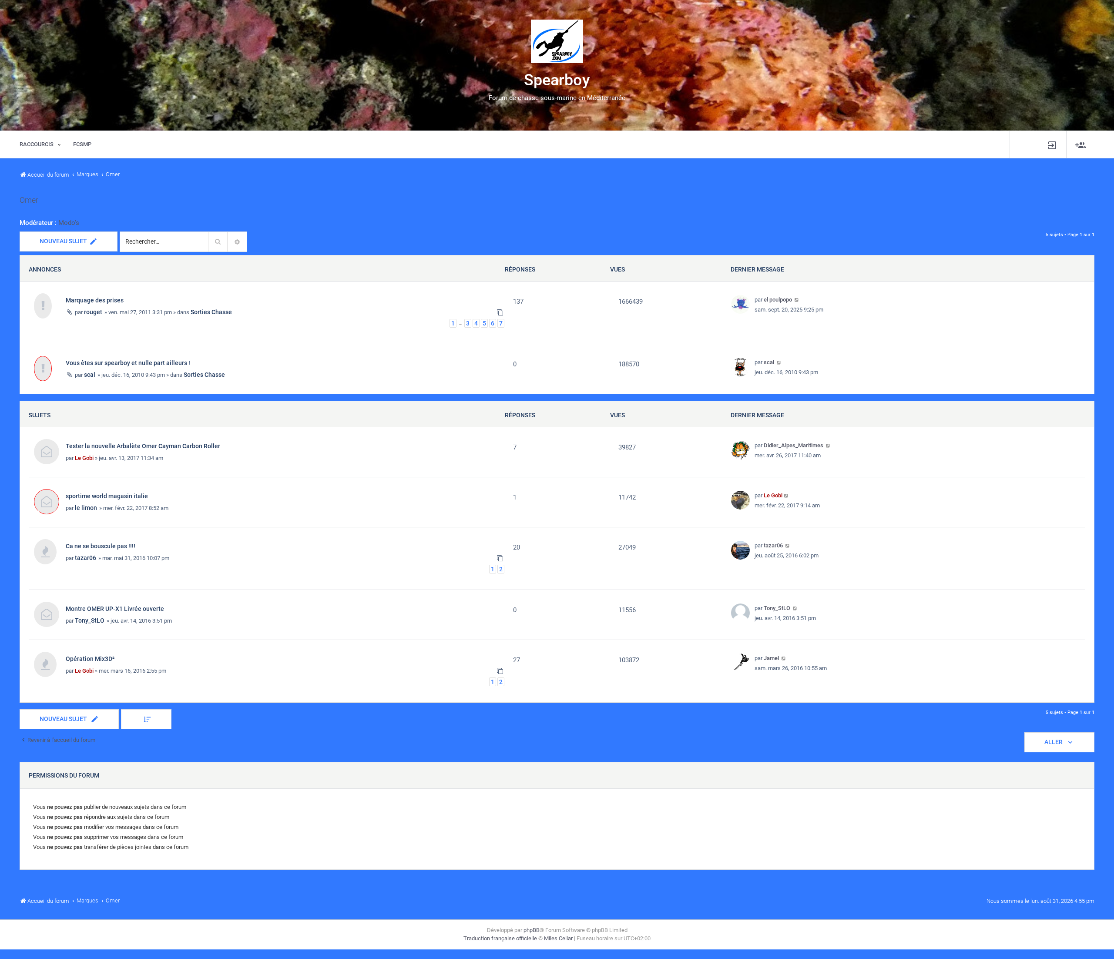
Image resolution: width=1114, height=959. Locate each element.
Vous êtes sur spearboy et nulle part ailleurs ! (128, 362)
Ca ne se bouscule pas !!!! (100, 546)
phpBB (531, 930)
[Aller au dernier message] (797, 300)
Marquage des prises (95, 300)
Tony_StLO (89, 620)
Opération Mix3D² (90, 658)
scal (89, 374)
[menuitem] (1052, 144)
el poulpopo (778, 299)
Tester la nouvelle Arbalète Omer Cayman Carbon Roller (143, 446)
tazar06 (85, 557)
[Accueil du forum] (557, 41)
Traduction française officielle (500, 938)
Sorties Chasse (211, 311)
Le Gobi (84, 458)
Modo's (68, 223)
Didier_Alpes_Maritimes (793, 445)
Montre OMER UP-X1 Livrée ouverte (115, 608)
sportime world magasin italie (107, 496)
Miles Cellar (558, 938)
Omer (29, 200)
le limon (86, 507)
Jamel (771, 658)
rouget (93, 311)
